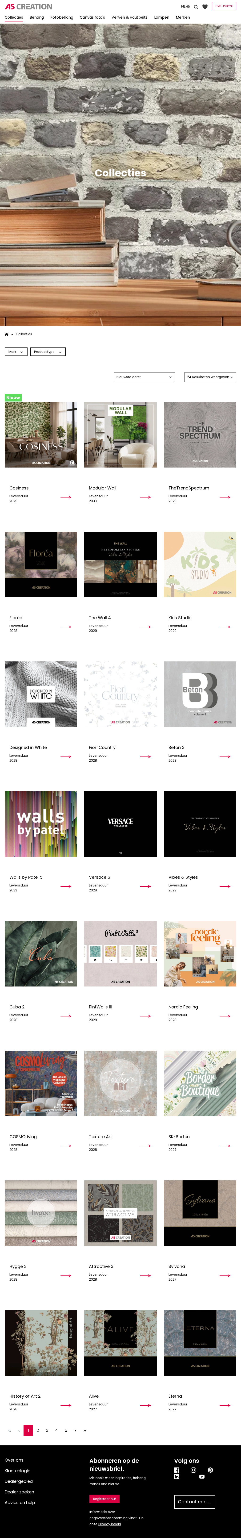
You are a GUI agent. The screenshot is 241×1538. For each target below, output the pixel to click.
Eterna (175, 1396)
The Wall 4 (100, 618)
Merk (12, 351)
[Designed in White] (41, 694)
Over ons (14, 1460)
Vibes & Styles (183, 877)
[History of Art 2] (41, 1343)
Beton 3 (177, 747)
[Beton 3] (200, 694)
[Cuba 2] (41, 953)
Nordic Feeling (183, 1007)
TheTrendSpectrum (189, 488)
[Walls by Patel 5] (41, 824)
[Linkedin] (182, 1476)
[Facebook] (177, 1470)
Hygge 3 (18, 1266)
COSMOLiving (23, 1137)
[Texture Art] (120, 1083)
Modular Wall (102, 488)
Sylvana (177, 1266)
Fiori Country (102, 747)
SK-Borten (179, 1137)
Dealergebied (19, 1481)
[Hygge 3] (41, 1213)
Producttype (45, 351)
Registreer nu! (104, 1498)
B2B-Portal (224, 6)
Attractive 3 (101, 1266)
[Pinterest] (211, 1470)
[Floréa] (41, 564)
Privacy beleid (109, 1524)
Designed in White (28, 747)
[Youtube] (207, 1476)
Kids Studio (180, 618)
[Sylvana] (200, 1213)
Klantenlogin (17, 1471)
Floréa (15, 618)
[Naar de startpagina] (40, 6)
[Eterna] (200, 1343)
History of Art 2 (25, 1396)
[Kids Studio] (200, 564)
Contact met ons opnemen (196, 1502)
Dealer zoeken (19, 1492)
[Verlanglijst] (205, 6)
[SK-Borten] (200, 1083)
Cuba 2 (17, 1007)
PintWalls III (100, 1007)
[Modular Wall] (120, 434)
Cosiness (19, 488)
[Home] (6, 334)
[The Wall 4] (120, 564)
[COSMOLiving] (41, 1083)
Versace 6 (99, 877)
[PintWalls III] (120, 953)
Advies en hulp (20, 1502)
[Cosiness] (41, 434)
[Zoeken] (196, 6)
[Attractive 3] (120, 1213)
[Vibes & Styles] (200, 824)
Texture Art (100, 1137)
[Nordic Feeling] (200, 953)
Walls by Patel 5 (26, 877)
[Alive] (120, 1343)
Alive (94, 1396)
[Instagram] (194, 1470)
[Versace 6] (120, 824)
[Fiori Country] (120, 694)
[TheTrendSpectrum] (200, 434)
